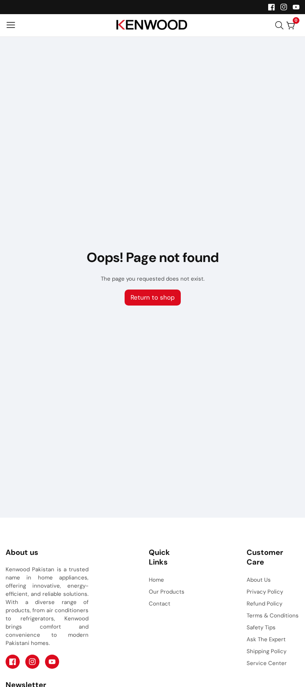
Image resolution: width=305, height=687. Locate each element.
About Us (259, 580)
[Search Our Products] (280, 25)
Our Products (166, 591)
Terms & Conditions (273, 615)
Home (156, 580)
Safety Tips (261, 627)
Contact (159, 603)
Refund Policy (264, 603)
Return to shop (153, 297)
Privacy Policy (265, 591)
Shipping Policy (266, 651)
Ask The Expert (266, 639)
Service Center (267, 663)
